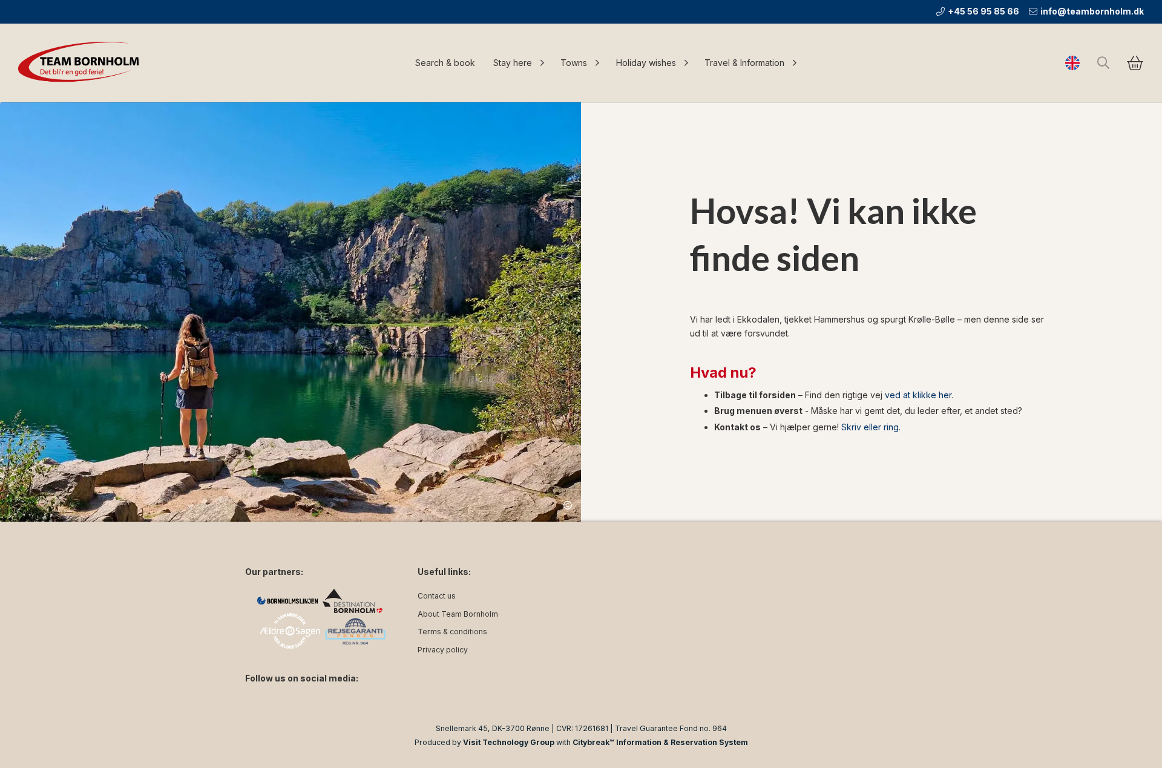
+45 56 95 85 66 (983, 11)
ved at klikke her (918, 395)
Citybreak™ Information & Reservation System (660, 742)
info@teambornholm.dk (1092, 11)
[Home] (81, 63)
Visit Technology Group (508, 742)
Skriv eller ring (870, 427)
